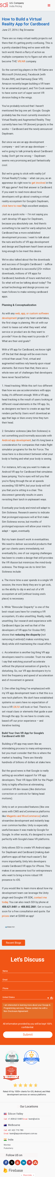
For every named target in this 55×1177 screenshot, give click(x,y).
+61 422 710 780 (15, 1130)
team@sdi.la (34, 1119)
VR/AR (21, 61)
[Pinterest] (29, 1165)
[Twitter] (12, 1165)
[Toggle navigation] (49, 5)
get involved (38, 182)
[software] (12, 5)
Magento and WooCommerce (23, 816)
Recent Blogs (13, 942)
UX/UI (16, 706)
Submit (28, 1034)
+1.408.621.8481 (15, 1119)
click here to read (12, 205)
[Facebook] (6, 1165)
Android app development (16, 440)
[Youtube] (17, 1165)
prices (5, 915)
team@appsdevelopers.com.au (23, 1133)
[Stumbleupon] (35, 1165)
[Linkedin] (23, 1165)
